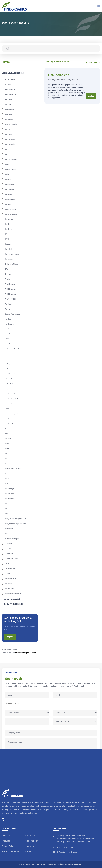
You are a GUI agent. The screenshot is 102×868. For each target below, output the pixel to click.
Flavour (7, 309)
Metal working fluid (11, 399)
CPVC (7, 239)
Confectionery (9, 219)
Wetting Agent (9, 589)
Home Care (8, 344)
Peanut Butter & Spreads (13, 469)
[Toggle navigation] (98, 6)
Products (6, 841)
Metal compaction (11, 394)
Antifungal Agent (10, 94)
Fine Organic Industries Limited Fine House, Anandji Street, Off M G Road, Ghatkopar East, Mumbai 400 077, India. (75, 839)
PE (6, 464)
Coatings (8, 204)
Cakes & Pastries (10, 169)
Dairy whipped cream (12, 254)
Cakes (7, 164)
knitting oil (8, 364)
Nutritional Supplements (13, 424)
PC (6, 459)
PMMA (7, 484)
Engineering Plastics (11, 264)
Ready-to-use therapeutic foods (15, 524)
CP (6, 234)
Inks (6, 359)
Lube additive (9, 379)
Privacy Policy (8, 846)
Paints (7, 444)
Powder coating (10, 499)
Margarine (8, 389)
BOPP (7, 149)
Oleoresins (8, 429)
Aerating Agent (10, 79)
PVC (6, 514)
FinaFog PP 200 (10, 299)
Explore (91, 96)
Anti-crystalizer (10, 89)
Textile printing (10, 569)
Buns (6, 154)
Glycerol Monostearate (12, 314)
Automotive (9, 99)
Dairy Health (9, 249)
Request (10, 637)
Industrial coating (10, 354)
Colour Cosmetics (11, 214)
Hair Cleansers (9, 324)
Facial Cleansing (10, 294)
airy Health (8, 84)
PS (6, 509)
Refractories (9, 529)
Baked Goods (9, 109)
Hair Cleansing (10, 329)
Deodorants (9, 259)
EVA (6, 269)
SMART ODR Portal (10, 852)
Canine (7, 174)
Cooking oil (8, 229)
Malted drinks (9, 384)
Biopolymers (9, 119)
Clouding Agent (10, 199)
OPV (6, 434)
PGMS (7, 479)
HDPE (7, 339)
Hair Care (8, 319)
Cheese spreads (10, 184)
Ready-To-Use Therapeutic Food (15, 519)
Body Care (8, 134)
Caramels (8, 179)
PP (6, 504)
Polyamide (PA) (10, 489)
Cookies (7, 224)
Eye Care (8, 274)
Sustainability (32, 841)
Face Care (8, 279)
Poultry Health (9, 494)
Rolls (6, 534)
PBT (6, 454)
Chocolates (8, 194)
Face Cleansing (10, 284)
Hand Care (8, 334)
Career (29, 852)
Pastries (7, 449)
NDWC (7, 409)
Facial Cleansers (10, 289)
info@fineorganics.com (25, 653)
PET (6, 474)
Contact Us (30, 835)
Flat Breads (8, 304)
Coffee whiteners (10, 209)
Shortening (8, 544)
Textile (7, 564)
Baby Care (8, 104)
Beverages (8, 114)
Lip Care (7, 369)
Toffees (7, 574)
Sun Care (8, 549)
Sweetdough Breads (11, 559)
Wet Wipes (8, 584)
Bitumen (7, 129)
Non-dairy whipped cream (13, 414)
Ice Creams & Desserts (12, 349)
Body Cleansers (10, 139)
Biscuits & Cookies (11, 124)
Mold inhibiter (9, 404)
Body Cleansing (10, 144)
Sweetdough (9, 554)
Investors (30, 846)
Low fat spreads (10, 374)
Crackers (8, 244)
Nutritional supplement (12, 419)
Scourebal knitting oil (12, 539)
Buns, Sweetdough (11, 159)
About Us (6, 835)
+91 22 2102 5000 (65, 847)
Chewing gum (9, 189)
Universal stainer (10, 579)
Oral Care (8, 439)
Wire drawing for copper (13, 594)
